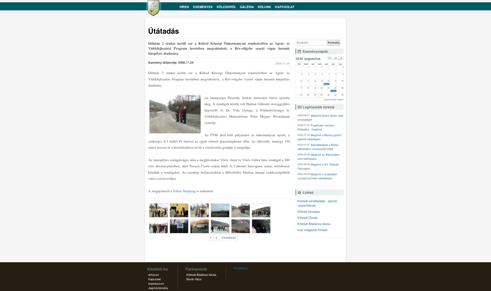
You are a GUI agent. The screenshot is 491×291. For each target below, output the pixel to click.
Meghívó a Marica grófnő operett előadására (319, 137)
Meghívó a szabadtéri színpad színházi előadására (317, 176)
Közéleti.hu (240, 268)
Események (203, 7)
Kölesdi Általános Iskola (313, 224)
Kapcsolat (284, 7)
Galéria (247, 7)
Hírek (184, 7)
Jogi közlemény (158, 288)
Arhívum (153, 275)
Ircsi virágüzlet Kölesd (312, 230)
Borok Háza (193, 279)
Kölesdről (226, 7)
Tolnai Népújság (184, 191)
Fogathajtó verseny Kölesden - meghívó (315, 127)
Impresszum (156, 283)
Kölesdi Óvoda (307, 217)
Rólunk (264, 7)
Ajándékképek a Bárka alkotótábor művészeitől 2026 (317, 147)
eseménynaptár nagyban (334, 99)
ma (329, 58)
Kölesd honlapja (308, 211)
